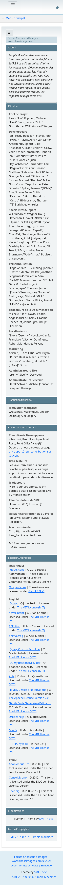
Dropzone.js (16, 717)
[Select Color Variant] (57, 8)
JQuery (13, 603)
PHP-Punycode (18, 744)
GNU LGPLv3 (36, 591)
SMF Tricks (46, 819)
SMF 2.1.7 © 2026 (19, 837)
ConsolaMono (18, 777)
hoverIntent (16, 613)
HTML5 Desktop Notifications (27, 690)
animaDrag (16, 636)
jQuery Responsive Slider (24, 663)
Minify (13, 730)
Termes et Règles (28, 865)
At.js (11, 676)
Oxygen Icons (17, 587)
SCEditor (14, 626)
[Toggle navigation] (12, 4)
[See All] (9, 32)
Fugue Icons (16, 569)
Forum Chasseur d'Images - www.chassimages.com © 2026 (31, 859)
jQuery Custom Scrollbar (24, 649)
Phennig (14, 791)
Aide (13, 865)
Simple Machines (42, 837)
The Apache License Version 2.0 (29, 698)
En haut (45, 865)
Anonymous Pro (19, 764)
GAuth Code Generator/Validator (30, 703)
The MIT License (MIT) (31, 607)
